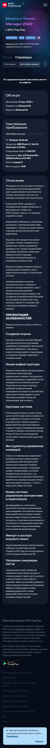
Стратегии (30, 37)
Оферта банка (9, 677)
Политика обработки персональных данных (18, 684)
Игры (7, 57)
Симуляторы (11, 37)
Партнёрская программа (14, 696)
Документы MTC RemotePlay (15, 706)
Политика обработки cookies (15, 691)
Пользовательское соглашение (16, 672)
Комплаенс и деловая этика (15, 701)
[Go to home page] (21, 5)
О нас (5, 721)
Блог (4, 726)
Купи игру (10, 44)
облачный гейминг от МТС (28, 629)
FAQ (4, 716)
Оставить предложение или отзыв (18, 711)
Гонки (21, 37)
